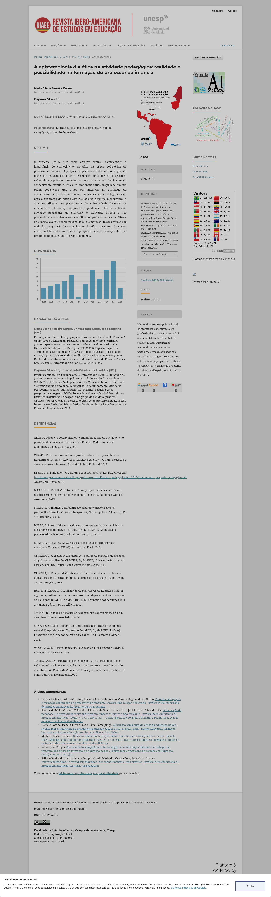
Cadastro (218, 10)
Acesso (232, 10)
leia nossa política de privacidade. (189, 887)
